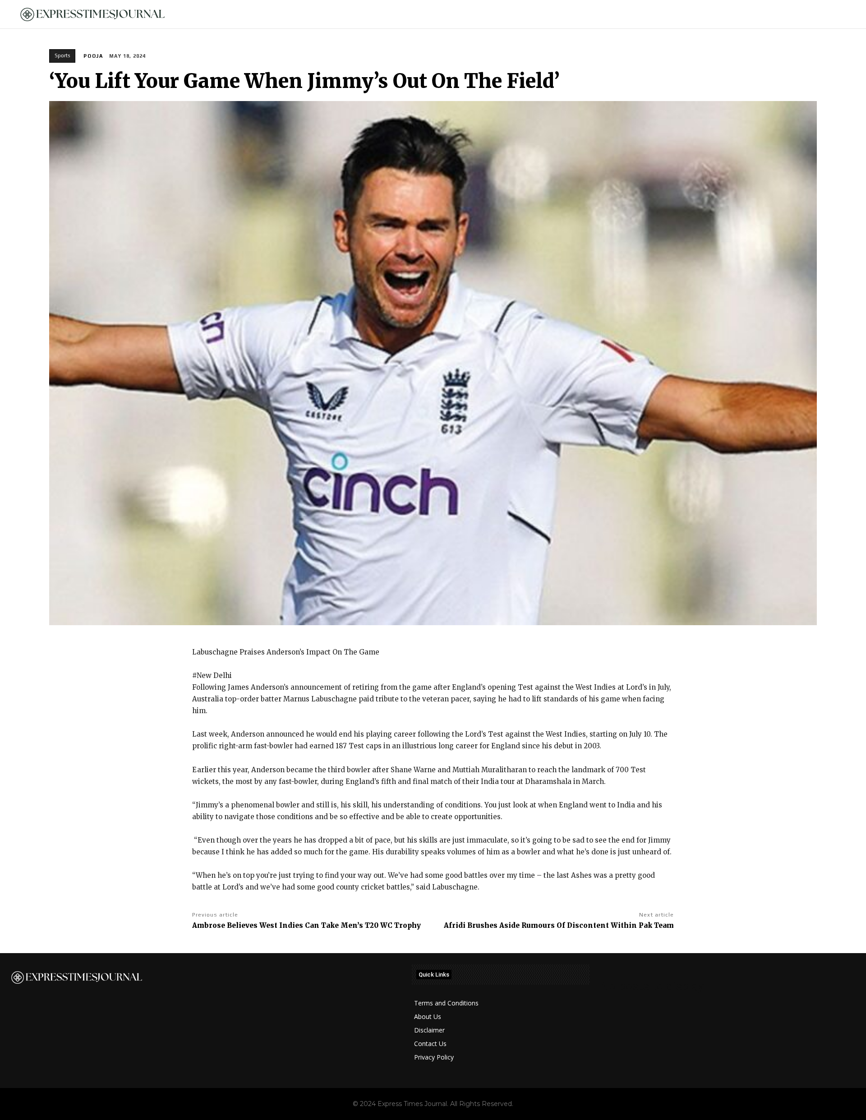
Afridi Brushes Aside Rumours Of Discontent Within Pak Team (559, 925)
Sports (62, 55)
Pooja (93, 56)
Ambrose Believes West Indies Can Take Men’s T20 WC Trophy (306, 925)
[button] (844, 14)
